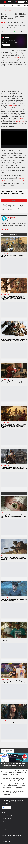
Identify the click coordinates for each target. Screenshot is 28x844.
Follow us (17, 31)
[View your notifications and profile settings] (13, 2)
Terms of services (16, 204)
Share (4, 31)
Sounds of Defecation (17, 182)
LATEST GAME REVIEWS (21, 751)
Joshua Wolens (10, 22)
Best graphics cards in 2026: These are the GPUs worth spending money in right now (15, 779)
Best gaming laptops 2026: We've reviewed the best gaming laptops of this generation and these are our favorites (15, 772)
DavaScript (4, 54)
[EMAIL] (8, 220)
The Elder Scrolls (13, 8)
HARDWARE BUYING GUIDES (7, 751)
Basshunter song (19, 121)
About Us (4, 812)
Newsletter (24, 31)
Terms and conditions (6, 818)
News (3, 22)
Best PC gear (11, 5)
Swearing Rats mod (14, 57)
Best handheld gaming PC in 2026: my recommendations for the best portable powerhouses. (13, 793)
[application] (14, 138)
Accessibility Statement (7, 829)
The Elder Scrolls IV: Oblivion (7, 10)
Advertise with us (5, 827)
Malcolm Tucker (12, 105)
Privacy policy (4, 821)
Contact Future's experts (7, 815)
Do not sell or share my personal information (11, 835)
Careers (3, 832)
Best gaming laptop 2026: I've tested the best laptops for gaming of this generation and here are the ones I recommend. (14, 785)
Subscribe (21, 1)
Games (3, 8)
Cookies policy (5, 824)
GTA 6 (18, 5)
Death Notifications (19, 180)
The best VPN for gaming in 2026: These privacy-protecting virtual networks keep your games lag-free (14, 765)
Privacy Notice (18, 205)
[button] (27, 2)
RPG (7, 8)
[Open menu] (2, 2)
